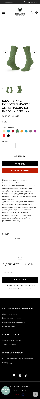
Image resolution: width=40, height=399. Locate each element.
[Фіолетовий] (35, 131)
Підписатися (20, 280)
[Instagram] (14, 375)
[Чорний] (8, 135)
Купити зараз (20, 164)
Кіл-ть (5, 141)
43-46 (17, 238)
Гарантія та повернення (11, 318)
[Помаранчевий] (22, 131)
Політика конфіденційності (13, 322)
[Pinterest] (20, 375)
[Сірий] (30, 131)
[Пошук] (31, 12)
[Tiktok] (26, 375)
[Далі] (34, 52)
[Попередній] (5, 52)
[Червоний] (4, 135)
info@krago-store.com (30, 2)
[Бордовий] (13, 131)
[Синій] (8, 131)
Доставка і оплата (9, 314)
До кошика (20, 156)
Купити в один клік (20, 170)
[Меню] (3, 12)
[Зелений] (17, 131)
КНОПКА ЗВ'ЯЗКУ (5, 390)
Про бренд (7, 363)
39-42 (7, 238)
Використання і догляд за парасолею (17, 358)
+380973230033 (8, 2)
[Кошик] (36, 12)
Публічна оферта (9, 326)
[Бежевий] (4, 131)
